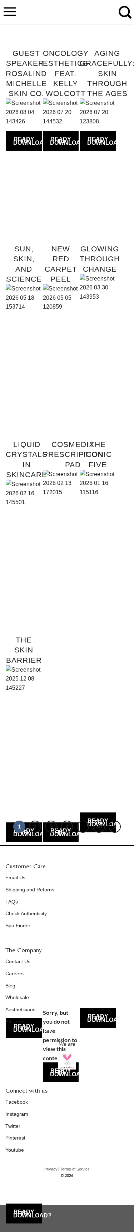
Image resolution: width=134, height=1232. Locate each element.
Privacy (51, 1169)
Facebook (16, 1102)
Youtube (14, 1150)
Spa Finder (17, 925)
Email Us (15, 877)
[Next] (115, 827)
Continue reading (24, 141)
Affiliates (14, 1021)
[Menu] (10, 12)
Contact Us (17, 961)
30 (99, 826)
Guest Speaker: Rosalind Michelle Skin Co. (26, 73)
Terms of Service (75, 1169)
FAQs (11, 902)
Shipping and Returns (29, 889)
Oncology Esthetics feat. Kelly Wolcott (66, 73)
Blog (10, 985)
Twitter (12, 1126)
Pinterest (15, 1138)
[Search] (125, 15)
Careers (14, 973)
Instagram (16, 1114)
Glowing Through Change (100, 259)
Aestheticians (20, 1009)
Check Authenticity (26, 913)
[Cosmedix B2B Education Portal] (67, 12)
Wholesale (17, 997)
